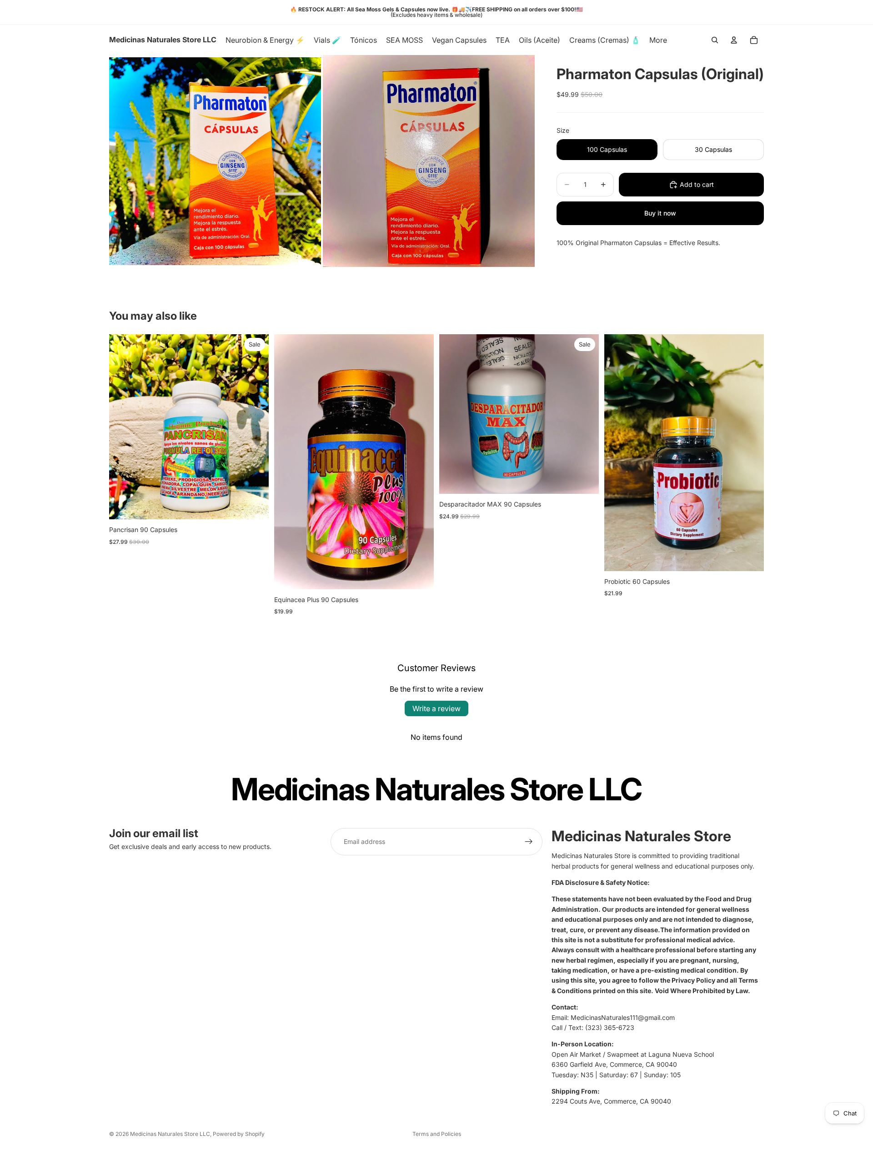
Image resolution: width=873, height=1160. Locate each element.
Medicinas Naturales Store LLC (170, 1133)
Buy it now (660, 213)
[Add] (254, 505)
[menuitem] (658, 40)
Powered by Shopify (239, 1133)
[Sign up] (528, 841)
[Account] (734, 40)
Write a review (436, 708)
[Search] (715, 40)
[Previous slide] (122, 427)
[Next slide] (255, 427)
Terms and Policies (436, 1133)
